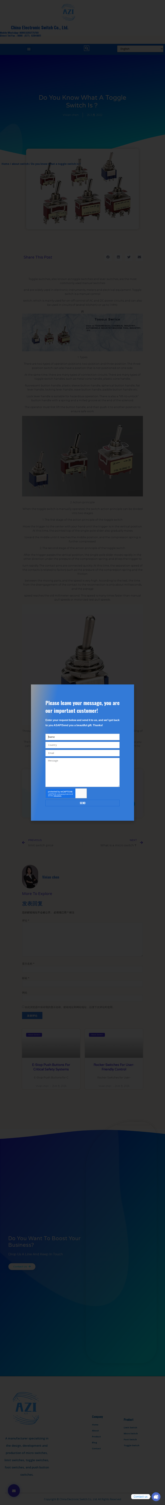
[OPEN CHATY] (156, 1496)
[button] (129, 689)
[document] (82, 752)
